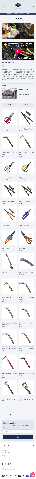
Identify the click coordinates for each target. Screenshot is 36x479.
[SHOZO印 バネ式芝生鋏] (26, 190)
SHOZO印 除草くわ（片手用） (9, 399)
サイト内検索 (4, 450)
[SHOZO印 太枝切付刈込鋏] (26, 117)
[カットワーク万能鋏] (26, 214)
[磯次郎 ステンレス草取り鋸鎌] (26, 337)
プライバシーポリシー (6, 457)
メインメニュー (5, 445)
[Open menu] (3, 6)
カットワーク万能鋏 (24, 225)
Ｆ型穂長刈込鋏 (5, 225)
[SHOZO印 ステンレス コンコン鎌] (26, 141)
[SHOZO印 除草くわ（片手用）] (9, 387)
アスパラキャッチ (6, 272)
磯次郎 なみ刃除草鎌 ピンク (26, 373)
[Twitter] (10, 464)
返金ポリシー (4, 459)
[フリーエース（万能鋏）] (9, 166)
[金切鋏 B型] (26, 237)
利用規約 (3, 455)
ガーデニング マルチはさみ (9, 129)
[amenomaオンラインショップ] (18, 6)
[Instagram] (5, 464)
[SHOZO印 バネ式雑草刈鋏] (9, 190)
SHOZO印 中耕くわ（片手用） (26, 399)
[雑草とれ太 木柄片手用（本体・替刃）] (26, 261)
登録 (18, 437)
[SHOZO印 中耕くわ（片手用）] (26, 387)
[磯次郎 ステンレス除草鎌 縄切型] (26, 311)
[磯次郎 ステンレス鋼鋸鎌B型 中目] (9, 337)
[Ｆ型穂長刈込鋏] (9, 214)
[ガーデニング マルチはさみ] (9, 117)
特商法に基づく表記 (6, 452)
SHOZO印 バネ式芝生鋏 (24, 201)
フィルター (9, 104)
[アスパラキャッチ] (9, 261)
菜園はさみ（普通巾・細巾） (26, 178)
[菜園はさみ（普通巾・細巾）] (26, 166)
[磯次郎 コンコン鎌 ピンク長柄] (9, 362)
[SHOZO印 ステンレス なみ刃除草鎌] (9, 141)
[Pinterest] (8, 464)
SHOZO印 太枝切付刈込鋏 (25, 129)
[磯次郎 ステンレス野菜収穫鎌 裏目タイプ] (26, 286)
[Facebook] (2, 464)
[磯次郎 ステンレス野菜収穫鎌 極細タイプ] (9, 311)
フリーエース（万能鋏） (8, 178)
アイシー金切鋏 (5, 248)
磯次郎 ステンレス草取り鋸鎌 (26, 348)
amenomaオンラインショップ (11, 472)
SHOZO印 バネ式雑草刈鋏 (8, 201)
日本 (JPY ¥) (7, 468)
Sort (26, 104)
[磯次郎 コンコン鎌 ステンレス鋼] (9, 286)
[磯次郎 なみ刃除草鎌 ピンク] (26, 362)
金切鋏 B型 (22, 248)
